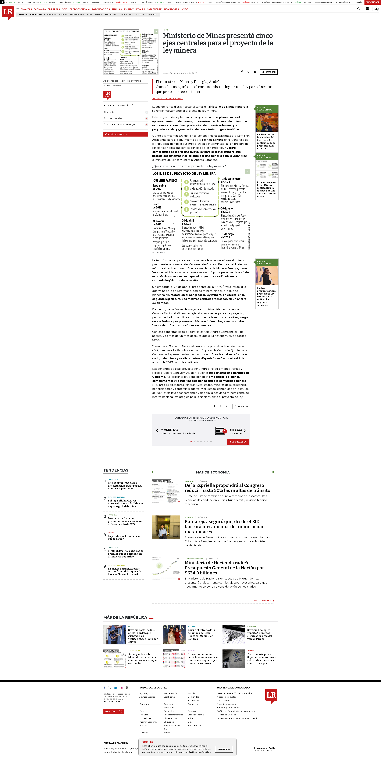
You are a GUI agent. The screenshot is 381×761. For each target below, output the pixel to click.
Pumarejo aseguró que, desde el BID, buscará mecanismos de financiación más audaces (224, 526)
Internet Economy (148, 722)
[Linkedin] (255, 71)
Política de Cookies (200, 752)
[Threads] (128, 688)
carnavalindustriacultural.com (117, 752)
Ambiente (251, 626)
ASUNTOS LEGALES (134, 9)
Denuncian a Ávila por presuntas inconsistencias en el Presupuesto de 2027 (125, 521)
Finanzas (143, 715)
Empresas (144, 711)
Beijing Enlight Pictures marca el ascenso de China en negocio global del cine (126, 503)
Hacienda (112, 515)
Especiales (169, 711)
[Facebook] (242, 71)
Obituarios (169, 722)
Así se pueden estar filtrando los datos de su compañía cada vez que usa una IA (142, 659)
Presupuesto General (57, 15)
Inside (190, 718)
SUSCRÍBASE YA (238, 442)
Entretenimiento (116, 497)
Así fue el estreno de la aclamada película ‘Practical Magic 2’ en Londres (201, 634)
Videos (167, 732)
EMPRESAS (54, 9)
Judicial (251, 651)
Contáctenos (223, 700)
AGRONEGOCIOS (101, 9)
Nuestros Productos (226, 697)
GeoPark (140, 15)
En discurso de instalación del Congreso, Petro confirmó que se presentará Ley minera (266, 141)
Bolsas (191, 651)
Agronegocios (146, 693)
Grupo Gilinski (126, 15)
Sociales (192, 626)
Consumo (144, 704)
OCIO (64, 9)
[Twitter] (248, 71)
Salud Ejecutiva (195, 725)
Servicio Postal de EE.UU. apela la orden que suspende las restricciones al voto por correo (143, 636)
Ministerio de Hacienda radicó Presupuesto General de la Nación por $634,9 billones (224, 568)
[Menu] (18, 9)
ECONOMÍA (40, 9)
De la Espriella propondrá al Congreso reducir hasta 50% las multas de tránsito (227, 488)
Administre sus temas (117, 134)
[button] (156, 431)
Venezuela (152, 15)
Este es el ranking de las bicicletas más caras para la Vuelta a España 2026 (125, 486)
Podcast (143, 725)
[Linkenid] (116, 688)
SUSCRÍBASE (373, 2)
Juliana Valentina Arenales (167, 99)
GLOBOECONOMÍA (80, 9)
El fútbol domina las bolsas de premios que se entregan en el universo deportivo (125, 554)
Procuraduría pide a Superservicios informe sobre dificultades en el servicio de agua (261, 659)
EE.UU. (131, 626)
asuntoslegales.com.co (114, 748)
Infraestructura (170, 718)
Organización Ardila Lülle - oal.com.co (264, 749)
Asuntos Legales (147, 697)
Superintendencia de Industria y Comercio (237, 718)
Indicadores (145, 718)
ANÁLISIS (117, 9)
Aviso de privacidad (226, 704)
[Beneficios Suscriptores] (367, 8)
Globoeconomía (196, 715)
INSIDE (184, 9)
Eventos (192, 711)
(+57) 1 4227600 (111, 701)
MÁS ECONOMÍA (262, 600)
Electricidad (111, 15)
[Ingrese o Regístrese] (376, 9)
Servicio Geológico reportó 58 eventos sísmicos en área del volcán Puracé (259, 634)
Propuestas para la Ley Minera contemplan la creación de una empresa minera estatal (267, 189)
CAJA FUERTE (154, 9)
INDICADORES (171, 9)
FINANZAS (26, 9)
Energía (98, 15)
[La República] (8, 13)
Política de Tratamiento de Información (236, 711)
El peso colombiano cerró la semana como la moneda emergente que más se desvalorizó (203, 659)
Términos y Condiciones (228, 707)
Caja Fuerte (169, 697)
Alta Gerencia (170, 693)
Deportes (113, 479)
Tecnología (134, 651)
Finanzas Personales (173, 715)
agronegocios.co (137, 748)
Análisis (112, 533)
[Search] (358, 8)
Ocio (190, 722)
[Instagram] (122, 688)
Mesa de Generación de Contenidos (234, 693)
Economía (193, 704)
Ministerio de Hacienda (81, 15)
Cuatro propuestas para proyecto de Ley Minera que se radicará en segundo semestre (266, 296)
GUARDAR (270, 72)
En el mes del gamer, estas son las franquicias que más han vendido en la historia (125, 571)
